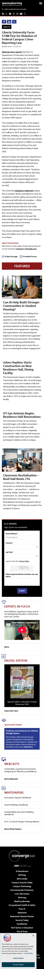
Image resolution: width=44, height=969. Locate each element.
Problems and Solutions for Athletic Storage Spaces (22, 732)
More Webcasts (11, 779)
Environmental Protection (22, 890)
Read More (28, 747)
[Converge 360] (22, 856)
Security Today (22, 920)
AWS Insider (22, 878)
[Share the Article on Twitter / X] (14, 21)
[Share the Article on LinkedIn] (9, 21)
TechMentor (22, 924)
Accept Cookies (18, 964)
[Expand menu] (41, 3)
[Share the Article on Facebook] (4, 21)
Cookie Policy (28, 953)
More (6, 647)
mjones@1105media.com (26, 249)
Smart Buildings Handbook (16, 804)
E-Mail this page (11, 256)
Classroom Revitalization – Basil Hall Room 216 (21, 477)
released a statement (24, 190)
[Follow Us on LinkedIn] (3, 13)
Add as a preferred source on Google (15, 9)
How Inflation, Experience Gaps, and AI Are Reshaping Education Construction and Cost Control (21, 614)
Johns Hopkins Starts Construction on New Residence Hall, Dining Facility (18, 367)
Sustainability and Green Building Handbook (19, 813)
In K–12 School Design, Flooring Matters (21, 821)
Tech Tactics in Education (22, 927)
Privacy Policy (24, 561)
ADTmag (22, 875)
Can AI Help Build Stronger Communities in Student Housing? (21, 305)
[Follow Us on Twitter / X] (6, 14)
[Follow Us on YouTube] (21, 14)
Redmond (22, 912)
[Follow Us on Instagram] (17, 14)
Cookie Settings (18, 958)
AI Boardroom (22, 871)
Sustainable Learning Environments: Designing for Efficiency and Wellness (20, 770)
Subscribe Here (11, 710)
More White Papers (12, 829)
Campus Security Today (22, 882)
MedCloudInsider (22, 901)
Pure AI (22, 908)
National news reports (12, 52)
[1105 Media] (22, 866)
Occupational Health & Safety (22, 905)
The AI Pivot (22, 931)
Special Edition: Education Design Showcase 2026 (22, 703)
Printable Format (30, 256)
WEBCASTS (11, 764)
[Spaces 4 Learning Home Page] (12, 3)
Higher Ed (6, 27)
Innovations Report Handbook (17, 797)
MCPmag (22, 897)
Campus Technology (22, 886)
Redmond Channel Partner (22, 916)
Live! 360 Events (22, 893)
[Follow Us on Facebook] (14, 14)
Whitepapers (14, 792)
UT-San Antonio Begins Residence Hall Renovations (22, 415)
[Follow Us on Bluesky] (10, 14)
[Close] (33, 935)
